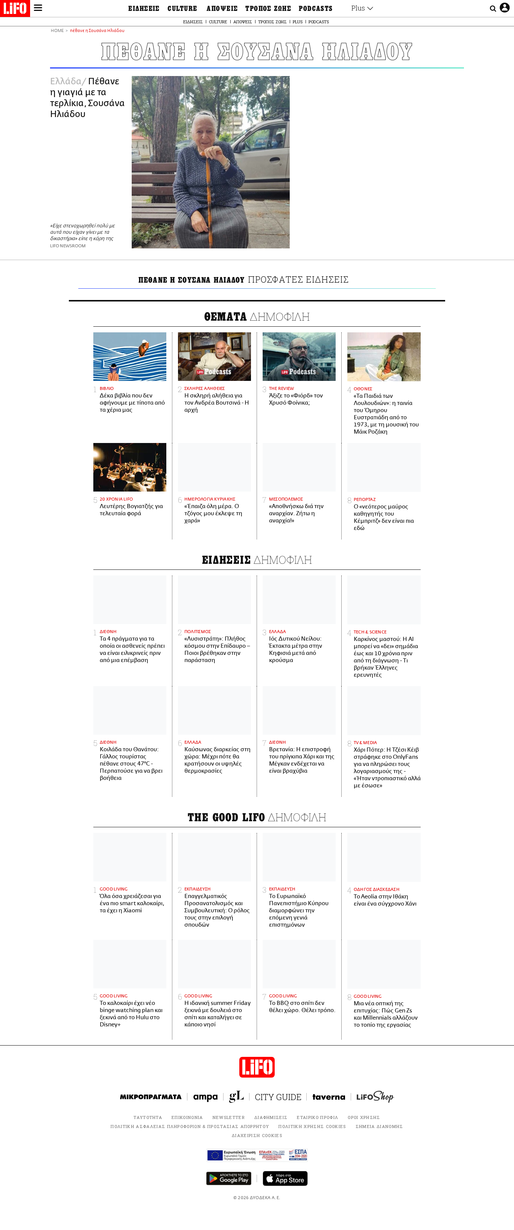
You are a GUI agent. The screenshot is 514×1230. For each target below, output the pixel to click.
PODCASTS (316, 9)
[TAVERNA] (328, 1097)
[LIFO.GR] (15, 10)
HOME (57, 31)
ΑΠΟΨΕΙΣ (222, 9)
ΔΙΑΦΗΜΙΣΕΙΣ (271, 1117)
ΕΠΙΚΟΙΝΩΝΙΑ (187, 1117)
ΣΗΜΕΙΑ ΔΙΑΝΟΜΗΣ (379, 1126)
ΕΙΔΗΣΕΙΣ (144, 9)
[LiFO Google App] (228, 1178)
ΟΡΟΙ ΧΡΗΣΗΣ (364, 1117)
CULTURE (182, 9)
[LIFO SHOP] (375, 1097)
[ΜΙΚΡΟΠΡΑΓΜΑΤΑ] (151, 1097)
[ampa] (205, 1097)
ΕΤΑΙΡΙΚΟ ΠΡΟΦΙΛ (317, 1117)
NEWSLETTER (229, 1117)
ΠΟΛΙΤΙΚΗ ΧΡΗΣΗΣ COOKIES (312, 1126)
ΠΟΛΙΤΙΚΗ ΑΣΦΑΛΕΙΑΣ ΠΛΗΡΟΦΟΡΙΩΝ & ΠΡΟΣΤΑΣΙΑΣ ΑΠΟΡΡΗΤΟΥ (190, 1126)
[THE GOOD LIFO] (236, 1097)
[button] (38, 8)
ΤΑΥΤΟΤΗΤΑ (148, 1117)
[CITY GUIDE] (278, 1097)
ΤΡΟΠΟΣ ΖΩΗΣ (268, 9)
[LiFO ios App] (285, 1178)
